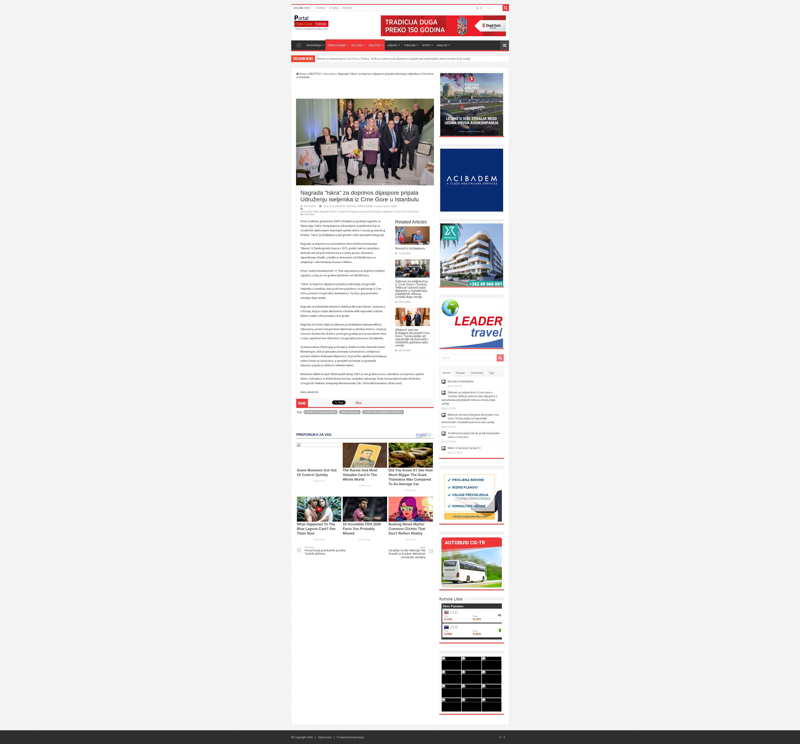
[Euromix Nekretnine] (471, 254)
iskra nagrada (350, 412)
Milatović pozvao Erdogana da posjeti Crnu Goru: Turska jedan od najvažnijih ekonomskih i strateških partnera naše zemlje (387, 58)
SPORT (426, 45)
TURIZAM (409, 45)
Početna (320, 7)
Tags (491, 372)
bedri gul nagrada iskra (321, 412)
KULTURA (356, 45)
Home (298, 44)
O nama (334, 7)
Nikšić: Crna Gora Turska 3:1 (464, 448)
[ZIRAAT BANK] (443, 25)
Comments (476, 372)
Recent (447, 372)
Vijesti (386, 206)
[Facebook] (481, 8)
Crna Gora (329, 73)
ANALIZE (442, 45)
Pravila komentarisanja (350, 737)
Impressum (325, 737)
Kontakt (347, 7)
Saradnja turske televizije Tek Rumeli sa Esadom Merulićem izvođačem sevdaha (407, 552)
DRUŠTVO (375, 45)
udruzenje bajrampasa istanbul (383, 412)
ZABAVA (392, 45)
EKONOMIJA (314, 45)
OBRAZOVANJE (336, 45)
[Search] (506, 8)
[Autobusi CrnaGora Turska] (471, 562)
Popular (460, 372)
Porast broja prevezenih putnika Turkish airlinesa (325, 550)
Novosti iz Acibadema (410, 248)
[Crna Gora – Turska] (311, 22)
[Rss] (477, 8)
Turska (377, 206)
